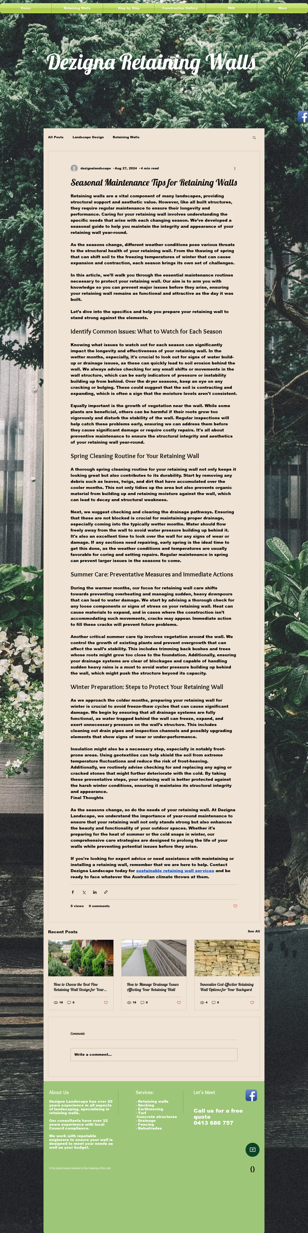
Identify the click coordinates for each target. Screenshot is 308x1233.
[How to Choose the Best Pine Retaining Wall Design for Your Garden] (80, 958)
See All (254, 931)
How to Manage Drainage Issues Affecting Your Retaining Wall (153, 987)
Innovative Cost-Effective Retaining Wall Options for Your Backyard (227, 987)
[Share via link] (106, 892)
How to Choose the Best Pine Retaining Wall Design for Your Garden (79, 987)
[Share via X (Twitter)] (84, 892)
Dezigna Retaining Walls (150, 61)
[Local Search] (253, 1150)
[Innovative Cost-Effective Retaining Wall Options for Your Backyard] (227, 958)
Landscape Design (88, 137)
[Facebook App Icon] (251, 1095)
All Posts (56, 137)
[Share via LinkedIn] (95, 892)
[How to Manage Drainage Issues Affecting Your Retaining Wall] (154, 958)
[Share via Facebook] (73, 892)
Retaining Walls (126, 137)
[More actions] (234, 168)
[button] (254, 137)
